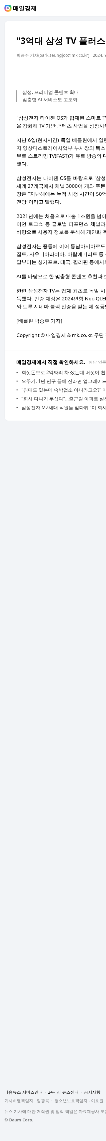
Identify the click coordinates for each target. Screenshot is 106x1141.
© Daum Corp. (18, 1119)
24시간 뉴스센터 (63, 1092)
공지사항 (92, 1092)
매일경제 (25, 8)
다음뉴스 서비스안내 (23, 1092)
